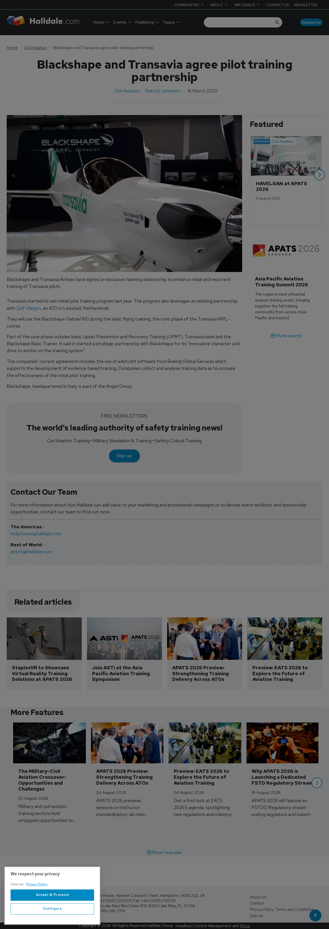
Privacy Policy (37, 884)
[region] (52, 895)
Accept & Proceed (52, 895)
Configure (52, 909)
